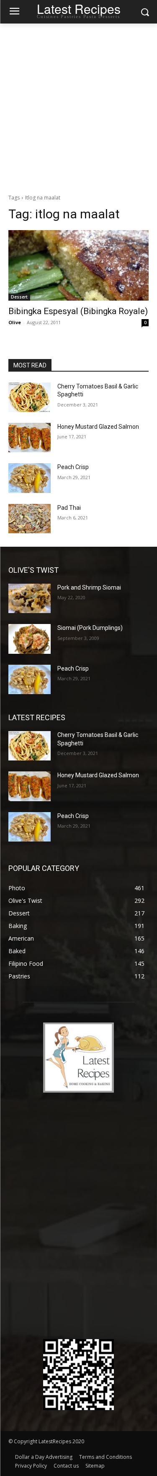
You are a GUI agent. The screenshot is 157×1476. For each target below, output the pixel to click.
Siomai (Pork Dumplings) (90, 627)
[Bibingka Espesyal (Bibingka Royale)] (78, 265)
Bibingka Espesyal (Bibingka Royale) (78, 311)
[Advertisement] (78, 106)
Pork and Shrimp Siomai (89, 587)
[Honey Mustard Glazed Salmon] (29, 437)
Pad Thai (69, 507)
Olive (14, 322)
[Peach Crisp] (29, 478)
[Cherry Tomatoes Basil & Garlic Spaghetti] (29, 397)
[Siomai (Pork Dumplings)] (29, 638)
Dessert (19, 297)
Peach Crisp (73, 467)
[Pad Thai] (29, 518)
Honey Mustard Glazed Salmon (98, 426)
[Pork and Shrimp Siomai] (29, 598)
